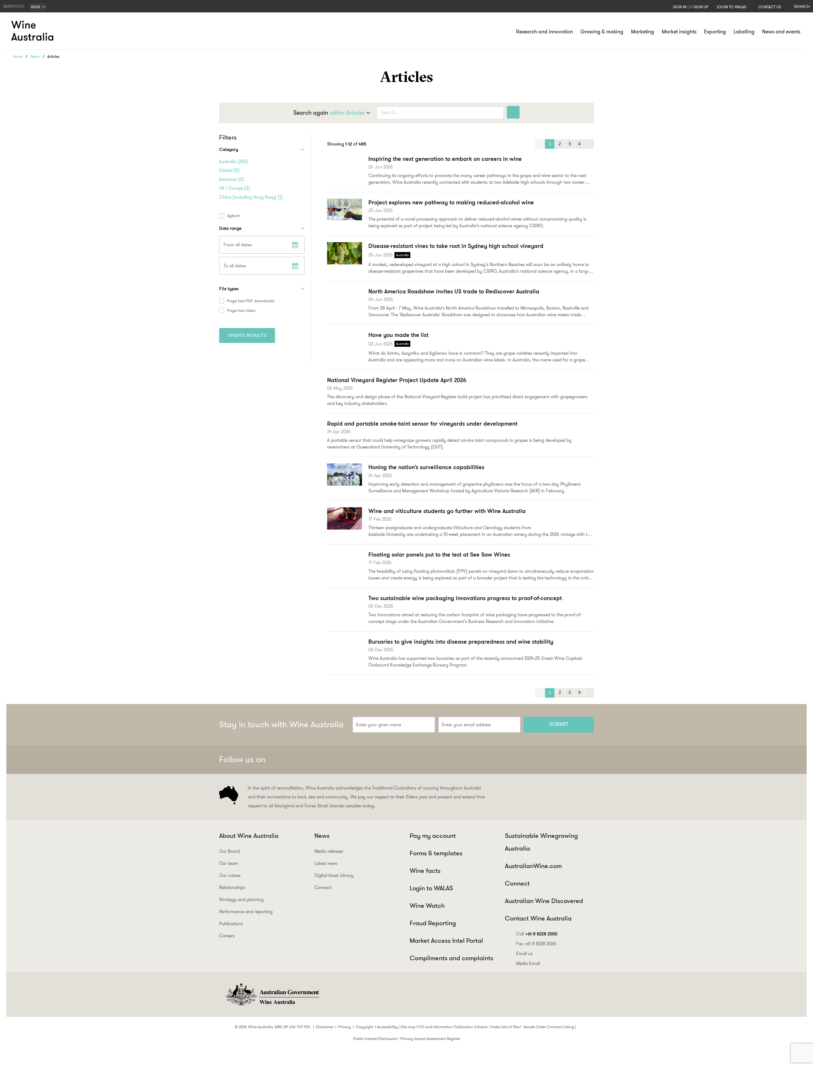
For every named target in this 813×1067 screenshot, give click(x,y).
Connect (323, 887)
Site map (407, 1026)
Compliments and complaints (451, 958)
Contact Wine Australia (538, 918)
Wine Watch (427, 905)
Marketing (642, 31)
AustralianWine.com (533, 865)
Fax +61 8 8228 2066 (536, 943)
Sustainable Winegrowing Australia (541, 842)
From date (295, 244)
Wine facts (425, 870)
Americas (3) (231, 179)
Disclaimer (324, 1026)
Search (802, 6)
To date (295, 265)
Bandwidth (13, 6)
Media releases (328, 851)
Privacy (344, 1026)
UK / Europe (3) (234, 188)
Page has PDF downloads (250, 301)
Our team (228, 863)
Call (536, 934)
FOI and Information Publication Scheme (452, 1026)
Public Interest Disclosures (375, 1038)
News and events (781, 31)
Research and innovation (544, 31)
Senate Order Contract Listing (548, 1026)
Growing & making (602, 31)
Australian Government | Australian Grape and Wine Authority (272, 994)
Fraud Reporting (433, 923)
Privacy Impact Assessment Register (430, 1038)
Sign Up (701, 7)
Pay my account (433, 835)
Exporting (715, 31)
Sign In (679, 7)
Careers (227, 936)
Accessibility (387, 1026)
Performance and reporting (245, 911)
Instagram (555, 759)
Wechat (539, 759)
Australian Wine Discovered (544, 900)
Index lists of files (505, 1026)
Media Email (528, 963)
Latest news (325, 863)
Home (18, 56)
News (34, 56)
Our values (229, 875)
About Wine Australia (249, 835)
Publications (231, 923)
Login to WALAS (731, 7)
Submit (558, 724)
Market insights (679, 31)
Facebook (524, 759)
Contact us (769, 7)
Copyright (364, 1026)
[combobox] (38, 7)
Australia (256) (233, 161)
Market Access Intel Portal (446, 940)
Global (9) (229, 170)
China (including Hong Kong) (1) (250, 197)
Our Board (229, 851)
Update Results (247, 335)
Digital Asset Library (333, 875)
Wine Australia (33, 30)
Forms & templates (436, 853)
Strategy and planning (241, 899)
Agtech (233, 216)
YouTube (586, 759)
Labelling (744, 31)
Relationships (232, 887)
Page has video (241, 310)
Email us (524, 953)
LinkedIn (570, 759)
